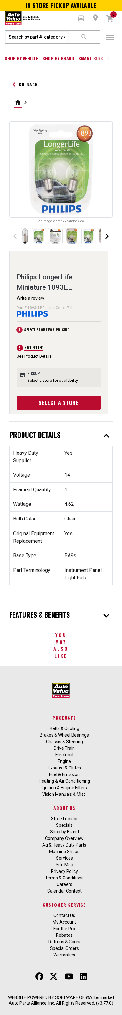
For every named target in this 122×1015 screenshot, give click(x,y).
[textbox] (37, 37)
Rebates (64, 935)
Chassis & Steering (64, 741)
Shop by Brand (58, 58)
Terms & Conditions (64, 877)
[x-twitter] (54, 976)
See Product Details (34, 356)
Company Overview (64, 838)
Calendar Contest (64, 890)
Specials (64, 825)
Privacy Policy (64, 871)
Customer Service (64, 904)
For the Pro (64, 928)
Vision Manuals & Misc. (64, 794)
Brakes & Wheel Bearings (64, 735)
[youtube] (68, 976)
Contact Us (64, 915)
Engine (64, 761)
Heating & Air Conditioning (64, 781)
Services (64, 858)
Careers (64, 884)
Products (64, 717)
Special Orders (64, 948)
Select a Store (59, 403)
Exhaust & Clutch (64, 767)
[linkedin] (83, 976)
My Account (64, 921)
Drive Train (64, 748)
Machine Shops (64, 851)
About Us (64, 808)
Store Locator (64, 818)
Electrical (64, 754)
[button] (81, 18)
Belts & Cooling (64, 728)
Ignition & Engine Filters (64, 787)
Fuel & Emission (64, 774)
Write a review (30, 298)
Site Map (64, 864)
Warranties (64, 954)
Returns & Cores (64, 941)
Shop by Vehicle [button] (21, 58)
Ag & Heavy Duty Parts (64, 844)
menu (110, 38)
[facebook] (39, 976)
